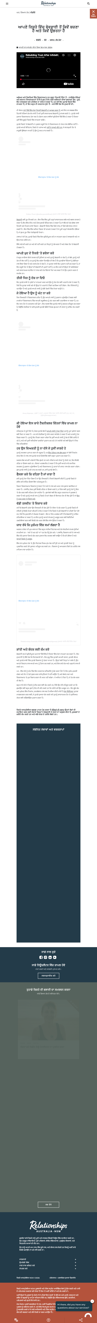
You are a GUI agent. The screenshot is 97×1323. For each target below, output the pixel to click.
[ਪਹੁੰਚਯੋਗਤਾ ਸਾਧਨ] (16, 1320)
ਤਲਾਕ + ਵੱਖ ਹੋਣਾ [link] (55, 40)
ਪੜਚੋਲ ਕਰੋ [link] (31, 798)
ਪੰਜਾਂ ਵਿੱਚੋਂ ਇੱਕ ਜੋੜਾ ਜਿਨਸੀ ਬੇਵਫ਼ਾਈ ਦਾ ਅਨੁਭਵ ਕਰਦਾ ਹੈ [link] (41, 110)
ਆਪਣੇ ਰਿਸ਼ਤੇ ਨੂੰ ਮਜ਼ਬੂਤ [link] (24, 539)
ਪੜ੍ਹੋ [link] (31, 1054)
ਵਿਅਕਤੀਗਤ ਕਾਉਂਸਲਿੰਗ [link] (30, 855)
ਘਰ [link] (18, 12)
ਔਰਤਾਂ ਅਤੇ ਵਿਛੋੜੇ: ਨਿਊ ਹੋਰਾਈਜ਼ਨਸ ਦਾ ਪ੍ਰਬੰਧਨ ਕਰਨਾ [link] (42, 1047)
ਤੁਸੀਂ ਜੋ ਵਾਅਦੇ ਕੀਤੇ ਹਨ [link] (54, 127)
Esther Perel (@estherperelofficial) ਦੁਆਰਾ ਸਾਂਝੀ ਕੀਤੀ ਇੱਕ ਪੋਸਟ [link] (48, 214)
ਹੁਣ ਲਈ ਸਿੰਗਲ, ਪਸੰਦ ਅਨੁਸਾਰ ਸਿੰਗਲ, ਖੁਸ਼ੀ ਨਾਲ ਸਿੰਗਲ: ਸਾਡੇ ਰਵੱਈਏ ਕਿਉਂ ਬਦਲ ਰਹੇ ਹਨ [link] (48, 1113)
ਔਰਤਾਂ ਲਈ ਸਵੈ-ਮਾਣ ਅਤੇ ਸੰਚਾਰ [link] (33, 920)
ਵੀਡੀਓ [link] (38, 40)
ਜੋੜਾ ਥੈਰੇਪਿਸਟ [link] (68, 691)
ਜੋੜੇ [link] (45, 40)
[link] (8, 3)
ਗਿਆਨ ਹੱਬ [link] (25, 12)
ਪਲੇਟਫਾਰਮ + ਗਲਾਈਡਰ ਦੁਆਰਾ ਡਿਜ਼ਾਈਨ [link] (62, 1278)
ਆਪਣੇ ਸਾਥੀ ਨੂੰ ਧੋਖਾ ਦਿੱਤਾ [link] (55, 431)
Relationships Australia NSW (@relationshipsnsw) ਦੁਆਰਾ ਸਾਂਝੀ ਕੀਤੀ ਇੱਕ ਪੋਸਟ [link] (48, 641)
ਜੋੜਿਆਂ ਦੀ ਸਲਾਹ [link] (58, 710)
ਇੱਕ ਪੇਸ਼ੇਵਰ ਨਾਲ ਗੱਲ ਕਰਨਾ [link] (57, 453)
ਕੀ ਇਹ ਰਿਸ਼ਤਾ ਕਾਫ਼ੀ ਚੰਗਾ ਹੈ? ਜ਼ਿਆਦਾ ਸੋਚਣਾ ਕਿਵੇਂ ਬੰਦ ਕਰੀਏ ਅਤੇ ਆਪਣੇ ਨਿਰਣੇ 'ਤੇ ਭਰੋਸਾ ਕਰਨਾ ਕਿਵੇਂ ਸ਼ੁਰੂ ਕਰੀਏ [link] (46, 1180)
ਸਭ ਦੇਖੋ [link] (49, 1205)
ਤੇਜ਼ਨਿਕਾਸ (93, 15)
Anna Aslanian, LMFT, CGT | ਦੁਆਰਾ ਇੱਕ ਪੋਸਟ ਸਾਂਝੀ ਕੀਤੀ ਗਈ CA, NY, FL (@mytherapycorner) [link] (49, 414)
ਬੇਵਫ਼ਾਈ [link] (19, 220)
